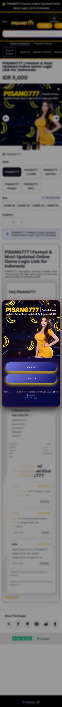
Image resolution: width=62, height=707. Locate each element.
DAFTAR (31, 378)
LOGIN (31, 367)
